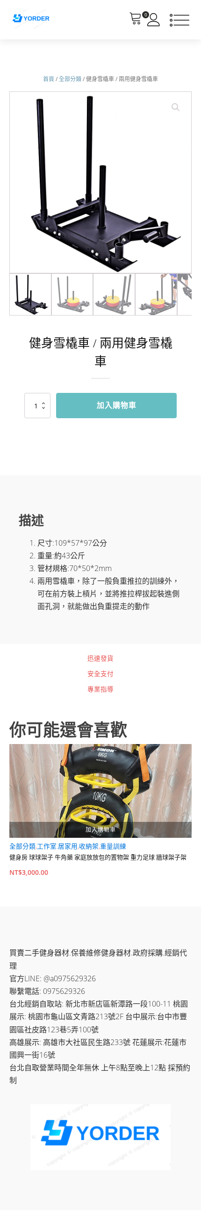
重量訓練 (113, 846)
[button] (175, 107)
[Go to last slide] (9, 818)
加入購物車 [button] (101, 830)
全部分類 (70, 79)
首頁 (48, 79)
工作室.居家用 (57, 846)
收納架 (89, 846)
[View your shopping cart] (135, 19)
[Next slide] (191, 818)
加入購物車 (116, 405)
